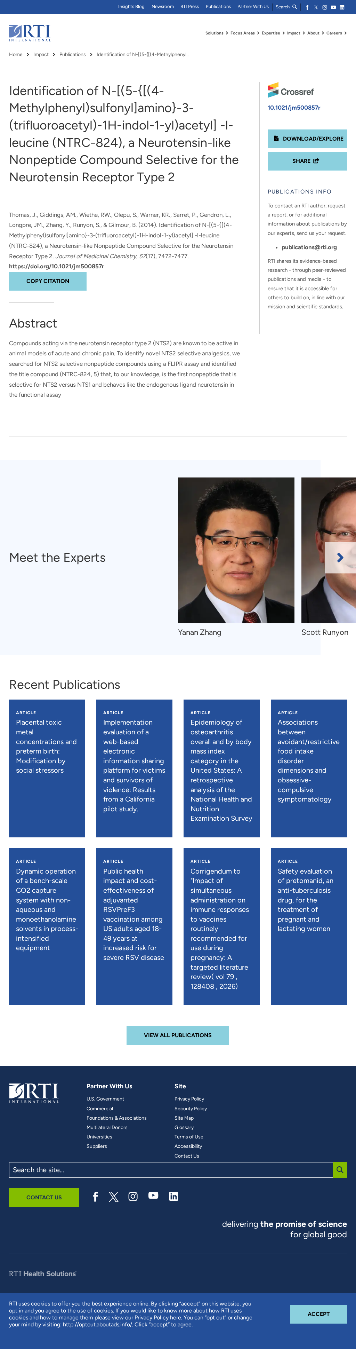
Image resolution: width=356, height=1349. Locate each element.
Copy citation (47, 281)
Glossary (184, 1127)
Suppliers (97, 1146)
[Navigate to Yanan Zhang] (236, 550)
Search (283, 6)
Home (16, 54)
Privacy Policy (189, 1099)
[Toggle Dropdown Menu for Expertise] (283, 33)
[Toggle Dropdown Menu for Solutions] (227, 33)
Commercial (100, 1108)
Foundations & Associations (117, 1118)
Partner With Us (253, 6)
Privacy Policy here (158, 1317)
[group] (239, 558)
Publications (218, 6)
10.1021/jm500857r (294, 107)
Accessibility (188, 1146)
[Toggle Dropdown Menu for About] (323, 33)
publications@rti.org (309, 247)
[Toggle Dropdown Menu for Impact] (303, 33)
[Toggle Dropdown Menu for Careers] (345, 33)
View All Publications (178, 1035)
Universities (99, 1137)
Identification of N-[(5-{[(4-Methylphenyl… (143, 54)
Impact (41, 54)
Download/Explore (312, 138)
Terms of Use (189, 1137)
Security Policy (191, 1108)
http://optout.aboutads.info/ (97, 1324)
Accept (327, 1313)
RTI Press (189, 6)
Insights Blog (131, 6)
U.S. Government (105, 1099)
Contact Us (187, 1156)
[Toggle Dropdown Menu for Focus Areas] (258, 33)
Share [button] (301, 161)
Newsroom (163, 6)
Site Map (184, 1118)
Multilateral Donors (107, 1127)
